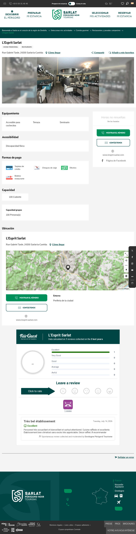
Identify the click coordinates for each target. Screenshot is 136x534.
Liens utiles (69, 525)
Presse (108, 523)
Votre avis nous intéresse (121, 530)
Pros (117, 523)
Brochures (129, 523)
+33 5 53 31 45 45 (20, 4)
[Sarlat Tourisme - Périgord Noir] (65, 15)
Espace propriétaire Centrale (69, 529)
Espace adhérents (82, 525)
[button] (132, 3)
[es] (132, 3)
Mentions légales (56, 525)
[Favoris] (123, 3)
